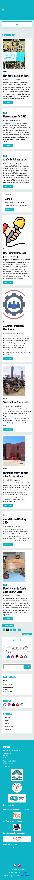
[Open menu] (17, 24)
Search (27, 667)
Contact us (6, 766)
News (5, 72)
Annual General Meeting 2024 (14, 520)
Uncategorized (7, 249)
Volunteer (8, 195)
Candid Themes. (25, 876)
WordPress (23, 872)
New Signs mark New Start (16, 75)
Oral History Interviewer (14, 253)
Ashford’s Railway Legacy (15, 159)
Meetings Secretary (8, 687)
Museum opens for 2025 (14, 116)
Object (7, 724)
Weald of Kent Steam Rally (16, 402)
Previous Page (7, 626)
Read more (8, 103)
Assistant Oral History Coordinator (13, 327)
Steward (8, 198)
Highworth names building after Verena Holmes (15, 474)
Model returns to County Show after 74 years (14, 590)
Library (7, 717)
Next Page (27, 634)
